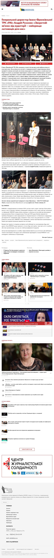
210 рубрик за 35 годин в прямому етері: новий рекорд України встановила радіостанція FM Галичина (13, 277)
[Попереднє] (26, 304)
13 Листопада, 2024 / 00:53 (7, 32)
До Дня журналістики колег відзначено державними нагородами (40, 296)
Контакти (37, 549)
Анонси (8, 508)
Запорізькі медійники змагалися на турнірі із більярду (21, 438)
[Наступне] (28, 304)
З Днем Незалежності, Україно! (12, 390)
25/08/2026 (6, 279)
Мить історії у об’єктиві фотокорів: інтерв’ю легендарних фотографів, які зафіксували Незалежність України (13, 297)
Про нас (5, 502)
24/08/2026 (4, 442)
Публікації (9, 522)
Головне (7, 240)
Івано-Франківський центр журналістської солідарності (28, 240)
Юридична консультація (12, 518)
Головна (3, 15)
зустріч (12, 240)
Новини (7, 15)
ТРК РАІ (4, 242)
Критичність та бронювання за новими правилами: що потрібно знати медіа (24, 394)
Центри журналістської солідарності (24, 549)
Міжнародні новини (11, 514)
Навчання (8, 520)
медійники (46, 240)
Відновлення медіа (11, 516)
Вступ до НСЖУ (10, 549)
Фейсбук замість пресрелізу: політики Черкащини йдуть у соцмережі (39, 276)
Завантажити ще (27, 449)
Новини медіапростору (12, 512)
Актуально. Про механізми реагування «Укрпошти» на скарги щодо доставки (24, 379)
